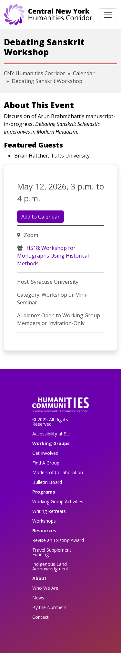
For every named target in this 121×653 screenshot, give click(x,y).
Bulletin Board (47, 482)
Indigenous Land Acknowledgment (50, 566)
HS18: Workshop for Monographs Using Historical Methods (53, 255)
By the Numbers (49, 607)
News (38, 598)
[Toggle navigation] (108, 14)
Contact (40, 617)
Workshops (44, 521)
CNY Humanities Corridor (34, 73)
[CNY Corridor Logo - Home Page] (60, 407)
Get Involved (45, 453)
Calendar (84, 73)
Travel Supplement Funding (51, 552)
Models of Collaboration (57, 472)
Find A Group (45, 463)
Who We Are (45, 588)
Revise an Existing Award (58, 540)
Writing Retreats (49, 511)
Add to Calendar (40, 216)
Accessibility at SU (51, 434)
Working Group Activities (57, 501)
